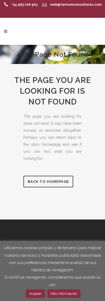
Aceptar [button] (35, 294)
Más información (64, 294)
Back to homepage (48, 182)
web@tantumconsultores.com (76, 4)
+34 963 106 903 (24, 4)
